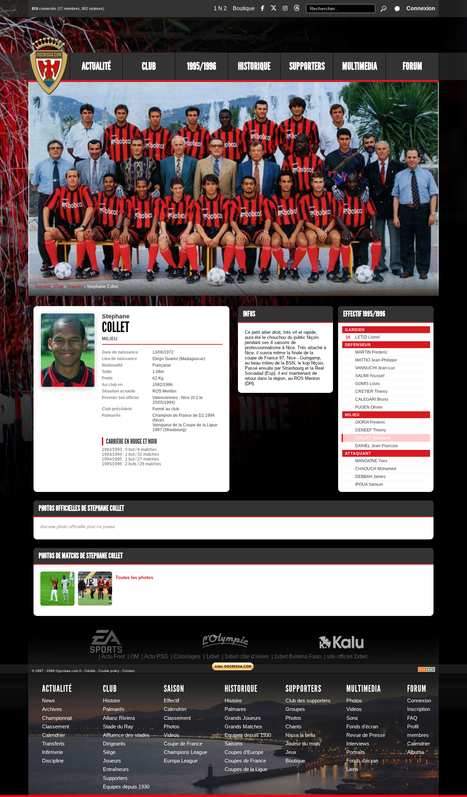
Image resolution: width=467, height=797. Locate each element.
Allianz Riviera (119, 718)
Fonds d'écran (362, 726)
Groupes (295, 709)
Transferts (53, 743)
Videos (171, 735)
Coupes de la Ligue (246, 769)
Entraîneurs (116, 769)
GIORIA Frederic (370, 422)
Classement (55, 726)
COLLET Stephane (373, 438)
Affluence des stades (126, 735)
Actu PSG (156, 656)
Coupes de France (245, 761)
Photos (171, 726)
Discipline (53, 761)
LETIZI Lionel (367, 337)
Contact (128, 671)
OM (134, 656)
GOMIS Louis (367, 383)
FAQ (412, 718)
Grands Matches (243, 726)
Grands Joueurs (243, 718)
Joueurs (75, 286)
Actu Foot (113, 656)
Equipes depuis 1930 (126, 786)
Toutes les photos (134, 577)
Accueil (42, 286)
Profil (412, 726)
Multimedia (359, 66)
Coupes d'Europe (244, 752)
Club (149, 66)
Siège (109, 752)
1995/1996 (201, 66)
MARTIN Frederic (371, 352)
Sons (352, 718)
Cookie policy (108, 671)
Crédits (89, 671)
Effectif (171, 700)
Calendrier (53, 735)
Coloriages (187, 656)
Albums (415, 752)
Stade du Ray (118, 726)
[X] (273, 9)
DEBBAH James (370, 476)
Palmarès (113, 709)
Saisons (234, 743)
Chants (293, 726)
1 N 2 (220, 8)
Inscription (418, 709)
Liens (352, 769)
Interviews (357, 743)
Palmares (235, 709)
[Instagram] (285, 8)
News (48, 700)
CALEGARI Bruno (371, 399)
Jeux (290, 752)
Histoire (111, 700)
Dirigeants (114, 743)
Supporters (307, 66)
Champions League (185, 752)
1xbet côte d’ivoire (247, 656)
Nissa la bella (300, 735)
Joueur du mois (302, 743)
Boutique (244, 8)
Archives (52, 709)
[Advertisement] (314, 34)
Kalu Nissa (341, 642)
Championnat (57, 718)
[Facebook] (262, 8)
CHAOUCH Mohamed (375, 468)
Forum (412, 66)
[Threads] (297, 9)
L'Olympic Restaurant (225, 642)
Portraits (355, 752)
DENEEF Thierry (370, 430)
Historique (254, 66)
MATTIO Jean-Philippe (376, 360)
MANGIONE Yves (371, 460)
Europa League (181, 761)
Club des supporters (308, 700)
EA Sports (107, 642)
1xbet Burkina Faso (297, 656)
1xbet (212, 656)
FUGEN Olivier (369, 407)
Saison (174, 688)
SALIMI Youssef (369, 375)
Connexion (420, 8)
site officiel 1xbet (347, 656)
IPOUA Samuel (369, 484)
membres (418, 735)
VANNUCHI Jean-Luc (375, 368)
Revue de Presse (365, 735)
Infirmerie (52, 752)
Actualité (96, 66)
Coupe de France (183, 743)
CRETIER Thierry (371, 391)
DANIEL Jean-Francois (376, 445)
